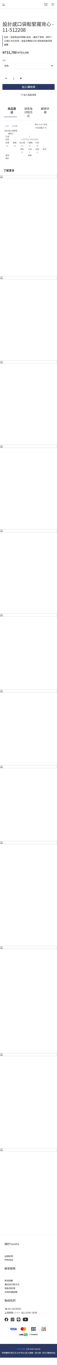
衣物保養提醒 (11, 1292)
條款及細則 (21, 1349)
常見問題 (9, 1280)
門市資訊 (9, 1259)
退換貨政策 (10, 1288)
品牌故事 (9, 1256)
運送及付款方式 (12, 1284)
